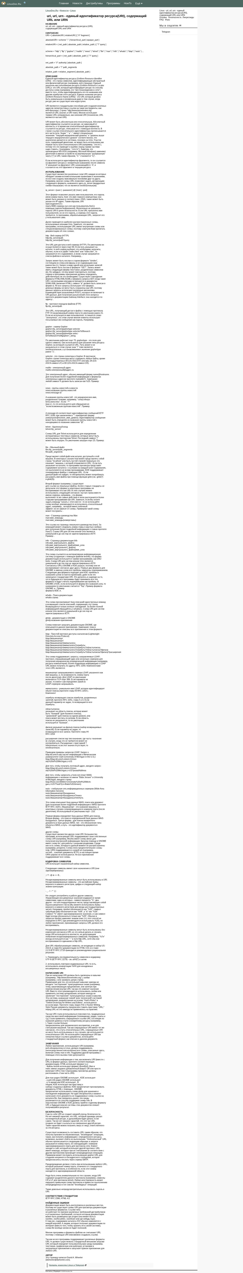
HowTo (127, 3)
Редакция (57, 1271)
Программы (113, 3)
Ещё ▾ (138, 3)
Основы (163, 17)
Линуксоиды (188, 17)
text (86, 1064)
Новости (77, 3)
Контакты (49, 1271)
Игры (167, 20)
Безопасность (174, 17)
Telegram (166, 32)
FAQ (161, 20)
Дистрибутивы (94, 3)
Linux (161, 10)
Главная (64, 3)
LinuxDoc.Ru (14, 4)
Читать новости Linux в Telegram (66, 1265)
